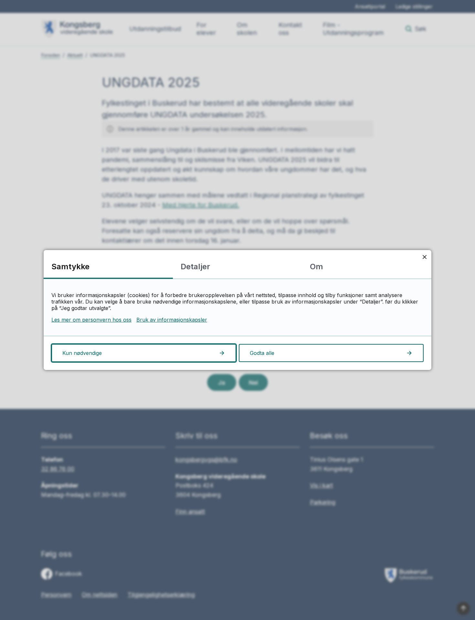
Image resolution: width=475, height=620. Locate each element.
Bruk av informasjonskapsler (171, 319)
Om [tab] (316, 266)
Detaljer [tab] (195, 266)
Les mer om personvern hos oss (91, 319)
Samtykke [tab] (70, 266)
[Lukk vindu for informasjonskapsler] (424, 257)
